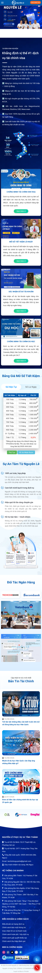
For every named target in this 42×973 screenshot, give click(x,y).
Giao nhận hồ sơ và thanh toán (14, 931)
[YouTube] (16, 952)
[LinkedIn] (20, 952)
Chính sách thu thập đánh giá (13, 941)
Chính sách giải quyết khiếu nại (14, 938)
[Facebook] (8, 952)
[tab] (11, 387)
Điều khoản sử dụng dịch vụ (13, 924)
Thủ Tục (12, 452)
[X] (12, 952)
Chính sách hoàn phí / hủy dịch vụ (15, 934)
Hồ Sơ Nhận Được (26, 452)
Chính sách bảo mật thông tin (14, 927)
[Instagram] (3, 952)
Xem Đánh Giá (35, 2)
